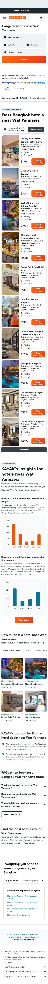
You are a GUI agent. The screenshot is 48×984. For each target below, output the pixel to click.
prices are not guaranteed (13, 959)
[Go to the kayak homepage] (17, 17)
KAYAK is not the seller (14, 966)
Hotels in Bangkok (30, 937)
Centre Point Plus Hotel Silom (32, 269)
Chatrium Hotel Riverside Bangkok (30, 236)
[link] (24, 620)
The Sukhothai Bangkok (32, 421)
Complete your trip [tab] (31, 880)
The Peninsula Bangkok (32, 392)
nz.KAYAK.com (12, 935)
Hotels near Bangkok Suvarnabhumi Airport (22, 897)
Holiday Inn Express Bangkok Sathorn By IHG (31, 140)
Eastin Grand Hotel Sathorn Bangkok (30, 204)
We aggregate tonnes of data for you (21, 971)
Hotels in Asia (33, 935)
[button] (45, 10)
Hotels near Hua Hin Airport (18, 915)
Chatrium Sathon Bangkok (29, 301)
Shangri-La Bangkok (31, 363)
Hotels (22, 935)
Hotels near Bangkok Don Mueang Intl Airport (23, 903)
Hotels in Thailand (14, 937)
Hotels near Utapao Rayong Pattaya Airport (21, 910)
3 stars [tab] (27, 650)
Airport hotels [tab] (12, 880)
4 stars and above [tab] (11, 650)
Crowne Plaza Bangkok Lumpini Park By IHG (32, 333)
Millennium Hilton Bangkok (29, 172)
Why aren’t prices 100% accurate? (20, 976)
